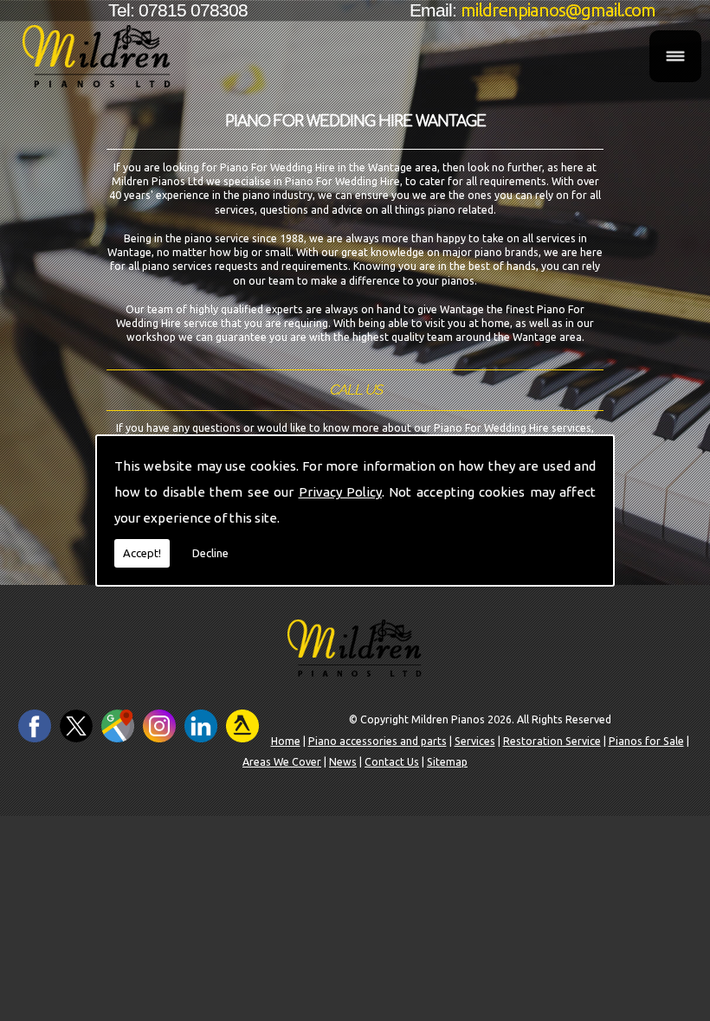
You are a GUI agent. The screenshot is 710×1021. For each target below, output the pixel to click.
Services (475, 741)
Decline (210, 553)
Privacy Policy (340, 492)
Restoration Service (552, 741)
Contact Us (392, 761)
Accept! (142, 553)
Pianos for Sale (646, 741)
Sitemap (447, 761)
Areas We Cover (281, 761)
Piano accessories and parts (377, 741)
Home (285, 741)
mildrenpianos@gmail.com (558, 10)
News (343, 761)
